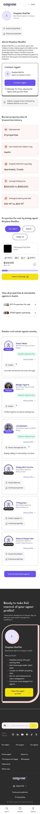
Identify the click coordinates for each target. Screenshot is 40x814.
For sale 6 (13, 229)
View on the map (18, 277)
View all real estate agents (19, 574)
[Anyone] (10, 4)
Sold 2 (28, 229)
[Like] (34, 264)
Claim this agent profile (17, 692)
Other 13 (20, 237)
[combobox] (6, 725)
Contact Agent (20, 83)
